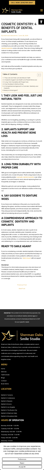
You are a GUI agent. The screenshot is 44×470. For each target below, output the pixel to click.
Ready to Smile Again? (11, 90)
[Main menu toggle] (41, 10)
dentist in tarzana (7, 395)
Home (3, 369)
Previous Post (22, 285)
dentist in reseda (6, 401)
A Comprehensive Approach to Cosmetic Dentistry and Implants (21, 87)
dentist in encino (6, 404)
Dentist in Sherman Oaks (9, 413)
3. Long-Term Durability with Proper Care (16, 82)
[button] (41, 22)
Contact (4, 381)
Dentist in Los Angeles (8, 407)
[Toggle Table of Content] (38, 75)
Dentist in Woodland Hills (9, 416)
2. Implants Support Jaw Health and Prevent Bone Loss (20, 80)
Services (4, 372)
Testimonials (5, 375)
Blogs (3, 378)
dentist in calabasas (8, 398)
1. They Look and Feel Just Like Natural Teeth (16, 78)
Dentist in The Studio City (9, 410)
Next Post (22, 288)
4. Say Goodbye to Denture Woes (13, 84)
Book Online (5, 384)
